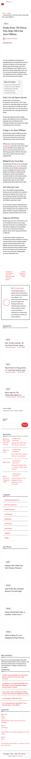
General (8, 585)
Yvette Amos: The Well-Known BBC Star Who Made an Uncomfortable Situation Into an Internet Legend (15, 685)
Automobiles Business (12, 500)
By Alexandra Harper (12, 38)
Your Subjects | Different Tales (12, 698)
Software (7, 533)
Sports (6, 23)
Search (5, 419)
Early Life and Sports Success (13, 84)
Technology (8, 514)
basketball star (7, 146)
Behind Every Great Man (11, 88)
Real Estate (8, 528)
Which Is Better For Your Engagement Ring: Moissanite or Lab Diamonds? (15, 637)
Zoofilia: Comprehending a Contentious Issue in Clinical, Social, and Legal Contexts (15, 676)
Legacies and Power (10, 92)
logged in (11, 410)
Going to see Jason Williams (12, 86)
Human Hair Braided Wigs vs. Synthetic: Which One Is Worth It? (19, 467)
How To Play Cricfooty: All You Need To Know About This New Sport (14, 345)
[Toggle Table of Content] (19, 82)
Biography (8, 519)
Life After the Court (10, 90)
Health (7, 538)
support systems (16, 166)
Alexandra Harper (18, 288)
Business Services (11, 505)
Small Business (10, 509)
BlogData (10, 756)
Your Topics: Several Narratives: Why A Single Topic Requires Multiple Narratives (15, 692)
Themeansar (19, 756)
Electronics (8, 523)
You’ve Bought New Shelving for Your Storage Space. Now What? (14, 704)
